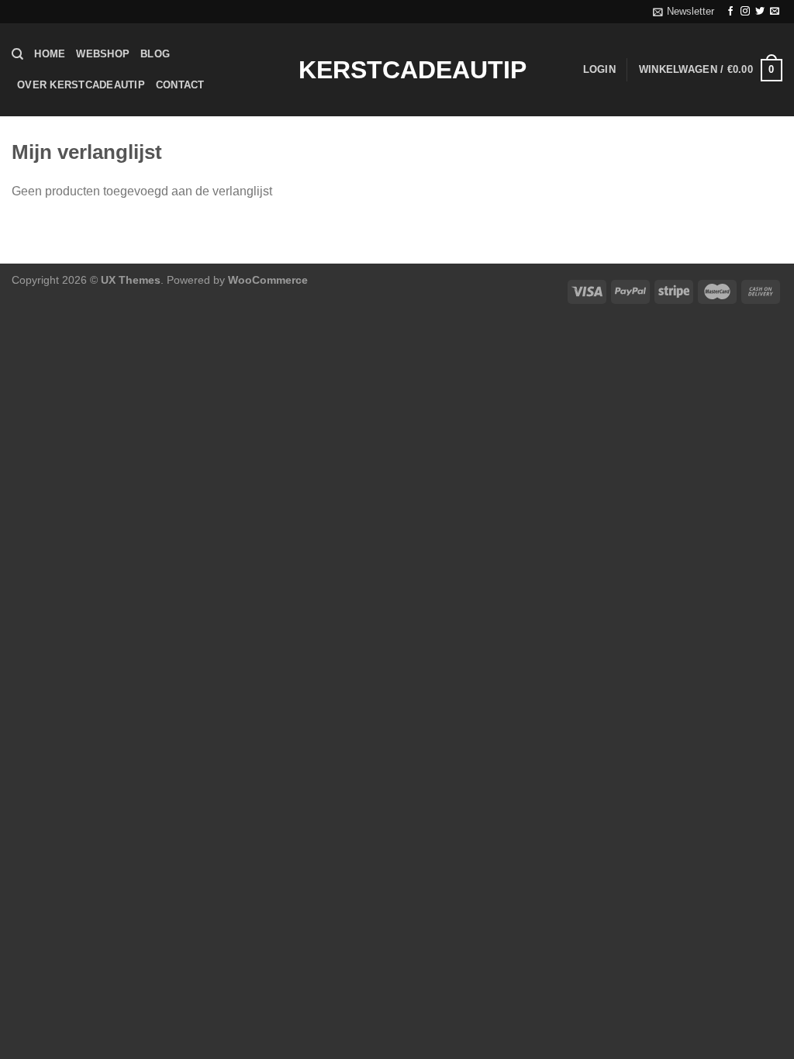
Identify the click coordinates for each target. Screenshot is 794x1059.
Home (49, 54)
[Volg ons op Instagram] (745, 11)
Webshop (102, 54)
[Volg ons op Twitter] (760, 11)
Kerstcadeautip (397, 69)
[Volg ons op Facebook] (730, 11)
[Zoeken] (17, 54)
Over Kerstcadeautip (81, 85)
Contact (180, 85)
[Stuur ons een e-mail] (774, 11)
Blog (155, 54)
